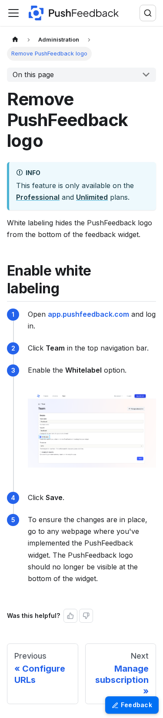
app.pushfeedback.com (88, 314)
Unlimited (92, 197)
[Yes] (70, 616)
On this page (33, 74)
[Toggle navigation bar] (13, 12)
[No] (86, 616)
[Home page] (15, 40)
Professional (38, 197)
